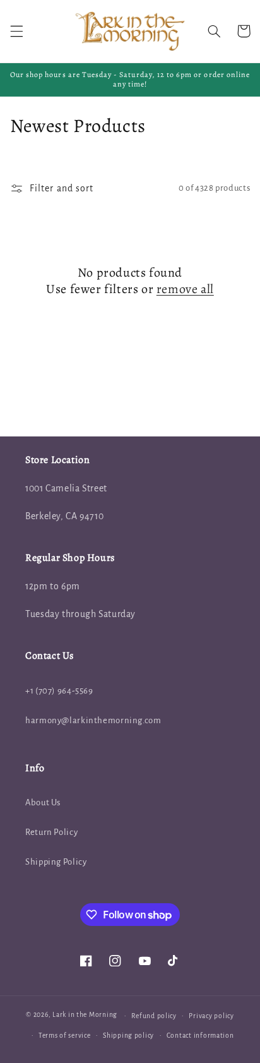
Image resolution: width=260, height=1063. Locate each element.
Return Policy (51, 832)
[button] (16, 30)
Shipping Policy (55, 862)
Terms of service (64, 1035)
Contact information (200, 1035)
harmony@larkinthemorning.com (93, 720)
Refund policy (154, 1015)
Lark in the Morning (84, 1015)
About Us (43, 802)
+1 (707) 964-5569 (59, 690)
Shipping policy (128, 1035)
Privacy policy (211, 1015)
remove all (185, 289)
